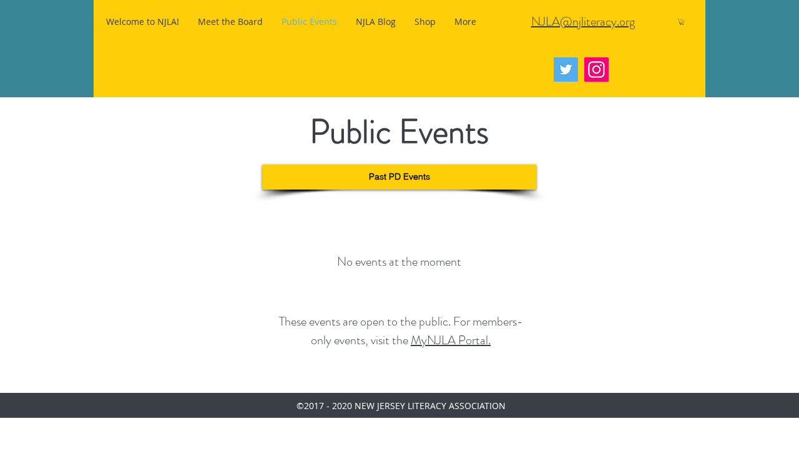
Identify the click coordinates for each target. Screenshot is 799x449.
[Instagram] (596, 69)
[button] (681, 22)
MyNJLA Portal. (451, 340)
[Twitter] (566, 69)
